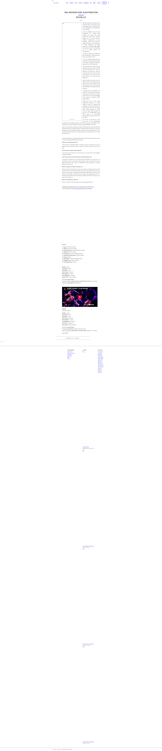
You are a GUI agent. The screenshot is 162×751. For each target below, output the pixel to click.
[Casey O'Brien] (55, 3)
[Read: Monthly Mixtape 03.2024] (84, 647)
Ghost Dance (69, 351)
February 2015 (100, 364)
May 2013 (100, 369)
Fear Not (84, 23)
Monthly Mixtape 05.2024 (87, 546)
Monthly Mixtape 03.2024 (87, 741)
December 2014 (101, 366)
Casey (77, 338)
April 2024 (100, 354)
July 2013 (100, 368)
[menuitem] (67, 3)
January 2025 (100, 351)
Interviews (81, 15)
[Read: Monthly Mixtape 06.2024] (84, 352)
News (68, 357)
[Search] (108, 3)
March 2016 (100, 360)
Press (68, 358)
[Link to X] (105, 749)
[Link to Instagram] (109, 749)
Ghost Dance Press (71, 353)
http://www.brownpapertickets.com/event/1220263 (81, 188)
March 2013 (100, 372)
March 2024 (100, 355)
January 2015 (100, 365)
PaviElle (81, 17)
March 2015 (100, 362)
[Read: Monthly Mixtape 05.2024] (84, 451)
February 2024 (100, 357)
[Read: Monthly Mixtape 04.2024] (84, 549)
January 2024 (100, 358)
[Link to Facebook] (103, 749)
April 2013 (100, 370)
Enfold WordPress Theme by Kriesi (67, 749)
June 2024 (100, 353)
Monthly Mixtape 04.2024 (87, 644)
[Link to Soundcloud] (107, 749)
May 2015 (100, 361)
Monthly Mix (69, 355)
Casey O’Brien (97, 46)
